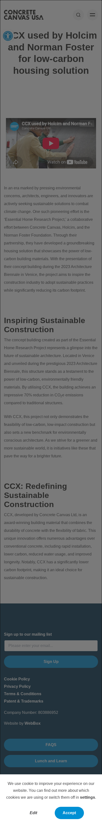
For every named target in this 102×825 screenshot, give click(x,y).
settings (87, 797)
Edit (33, 813)
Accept (69, 813)
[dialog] (51, 412)
